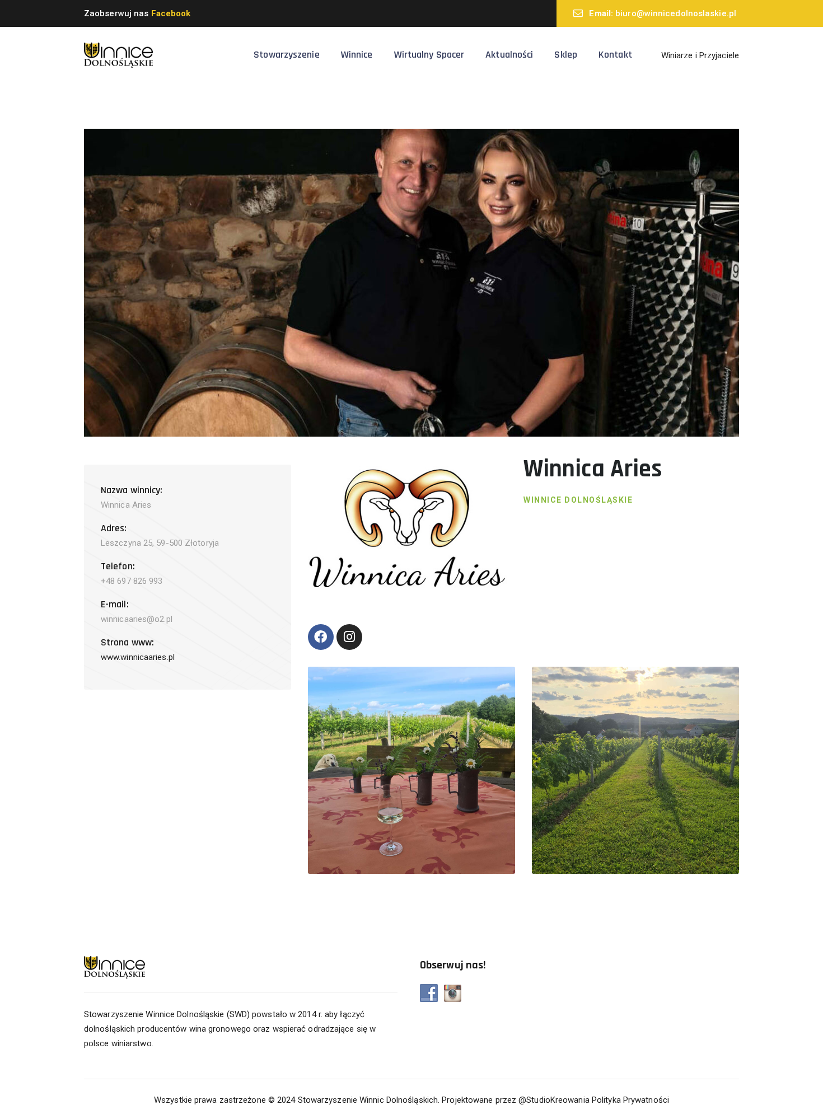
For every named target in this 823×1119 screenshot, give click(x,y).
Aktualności (509, 54)
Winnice (357, 54)
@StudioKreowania (554, 1100)
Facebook (171, 13)
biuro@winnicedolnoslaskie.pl (675, 13)
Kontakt (615, 54)
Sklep (565, 54)
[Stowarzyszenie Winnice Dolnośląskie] (118, 55)
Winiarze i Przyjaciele (700, 55)
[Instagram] (349, 637)
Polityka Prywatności (630, 1100)
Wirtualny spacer (429, 54)
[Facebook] (321, 637)
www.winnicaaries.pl (138, 657)
